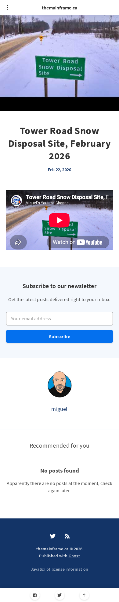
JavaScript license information (59, 569)
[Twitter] (59, 595)
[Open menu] (7, 7)
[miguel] (59, 384)
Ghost (74, 556)
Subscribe (59, 336)
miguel (59, 408)
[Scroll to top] (84, 595)
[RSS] (67, 536)
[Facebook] (35, 595)
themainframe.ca (59, 7)
